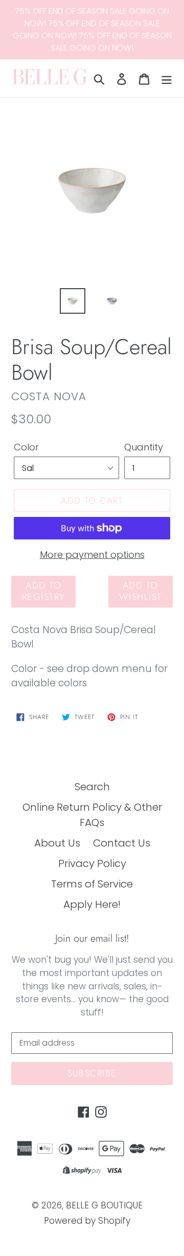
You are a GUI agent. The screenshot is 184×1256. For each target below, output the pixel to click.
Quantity (143, 447)
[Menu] (166, 78)
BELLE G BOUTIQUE (104, 1205)
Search (92, 786)
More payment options (92, 554)
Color (26, 447)
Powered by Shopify (87, 1221)
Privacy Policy (92, 863)
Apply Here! (92, 904)
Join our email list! (92, 939)
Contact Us (121, 843)
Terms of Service (92, 884)
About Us (57, 843)
